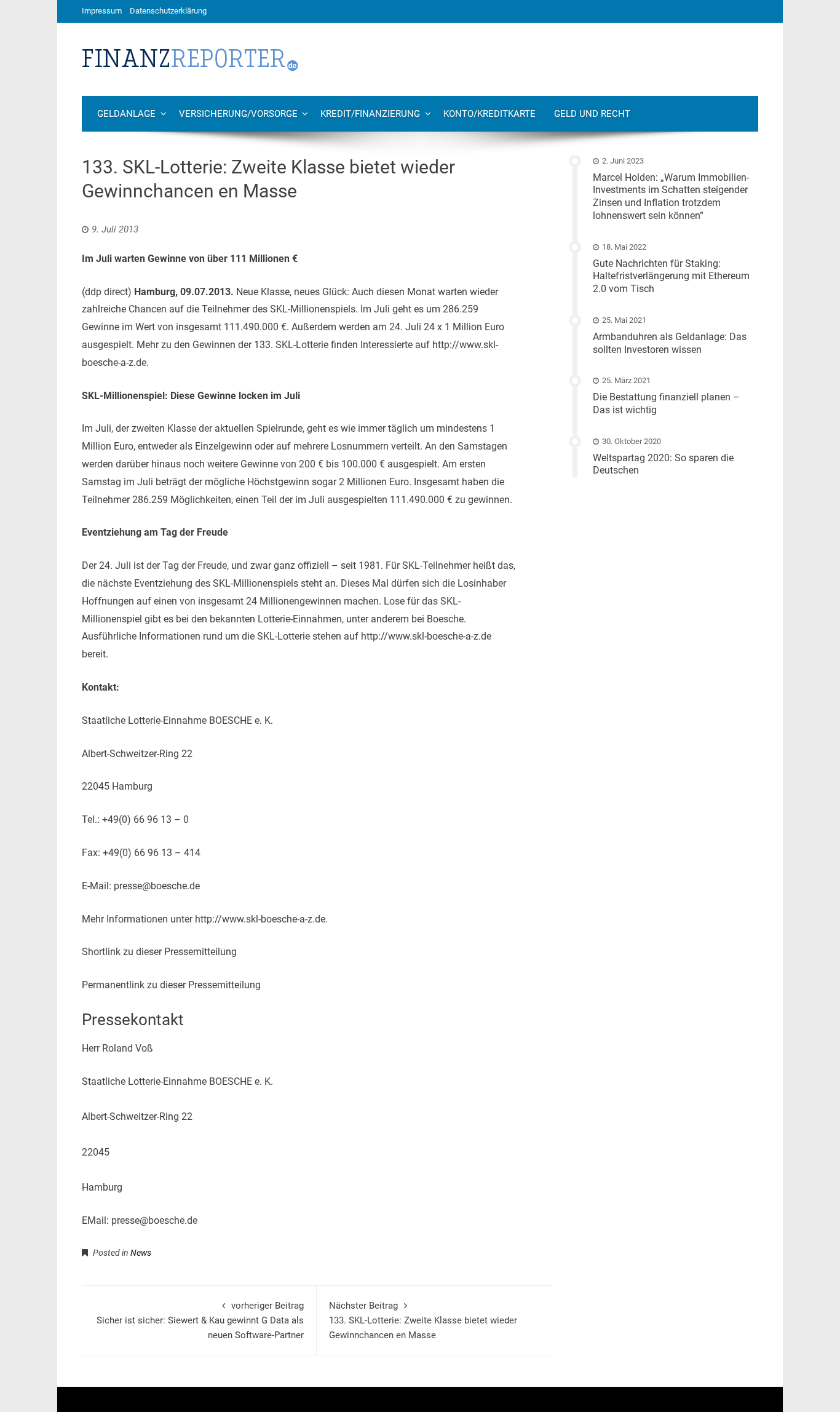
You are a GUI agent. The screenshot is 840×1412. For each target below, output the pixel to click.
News (140, 1253)
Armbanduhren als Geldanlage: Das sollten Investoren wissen (670, 343)
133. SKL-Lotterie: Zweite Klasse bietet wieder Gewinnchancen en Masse (423, 1320)
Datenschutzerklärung (168, 10)
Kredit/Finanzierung (370, 113)
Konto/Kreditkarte (489, 113)
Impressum (102, 10)
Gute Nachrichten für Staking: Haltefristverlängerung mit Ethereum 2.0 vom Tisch (671, 276)
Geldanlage (126, 113)
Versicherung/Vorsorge (238, 113)
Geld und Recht (592, 113)
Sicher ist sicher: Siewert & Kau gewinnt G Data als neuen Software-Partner (200, 1320)
